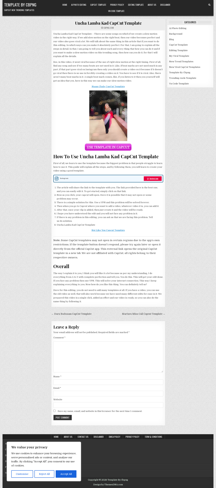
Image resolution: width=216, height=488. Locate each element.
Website (57, 399)
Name (57, 376)
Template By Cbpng (20, 5)
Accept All (66, 474)
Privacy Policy (117, 4)
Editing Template (136, 4)
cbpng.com (109, 28)
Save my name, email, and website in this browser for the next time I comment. (100, 411)
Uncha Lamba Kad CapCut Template (108, 23)
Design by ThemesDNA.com (108, 484)
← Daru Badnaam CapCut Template (71, 314)
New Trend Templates (181, 61)
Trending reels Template (182, 78)
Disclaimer (165, 4)
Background (175, 34)
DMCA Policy (114, 436)
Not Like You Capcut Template (108, 230)
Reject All (44, 474)
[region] (44, 461)
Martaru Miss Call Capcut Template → (143, 314)
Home (64, 4)
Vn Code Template (116, 11)
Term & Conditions (153, 436)
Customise (22, 474)
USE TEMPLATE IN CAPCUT (108, 147)
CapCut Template (98, 4)
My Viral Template (179, 56)
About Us (152, 4)
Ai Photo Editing (78, 4)
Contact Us (83, 436)
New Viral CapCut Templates (184, 67)
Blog (171, 39)
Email (57, 388)
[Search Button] (209, 5)
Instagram (154, 179)
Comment (59, 337)
